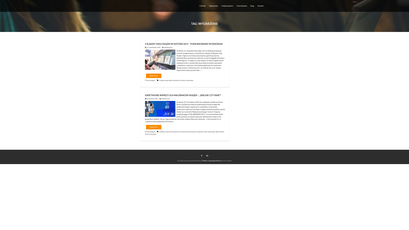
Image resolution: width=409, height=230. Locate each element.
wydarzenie (189, 80)
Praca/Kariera (242, 6)
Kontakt (261, 6)
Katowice (176, 80)
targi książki (211, 132)
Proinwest (182, 80)
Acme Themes (226, 161)
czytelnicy (162, 132)
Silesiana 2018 (202, 132)
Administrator (168, 47)
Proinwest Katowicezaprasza (188, 132)
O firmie (202, 6)
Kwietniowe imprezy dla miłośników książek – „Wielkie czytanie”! (183, 95)
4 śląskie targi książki (165, 80)
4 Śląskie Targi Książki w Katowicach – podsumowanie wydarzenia (184, 44)
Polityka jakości (227, 6)
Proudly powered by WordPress (189, 161)
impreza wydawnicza (172, 132)
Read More (154, 76)
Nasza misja (213, 6)
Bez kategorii (151, 80)
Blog (252, 6)
